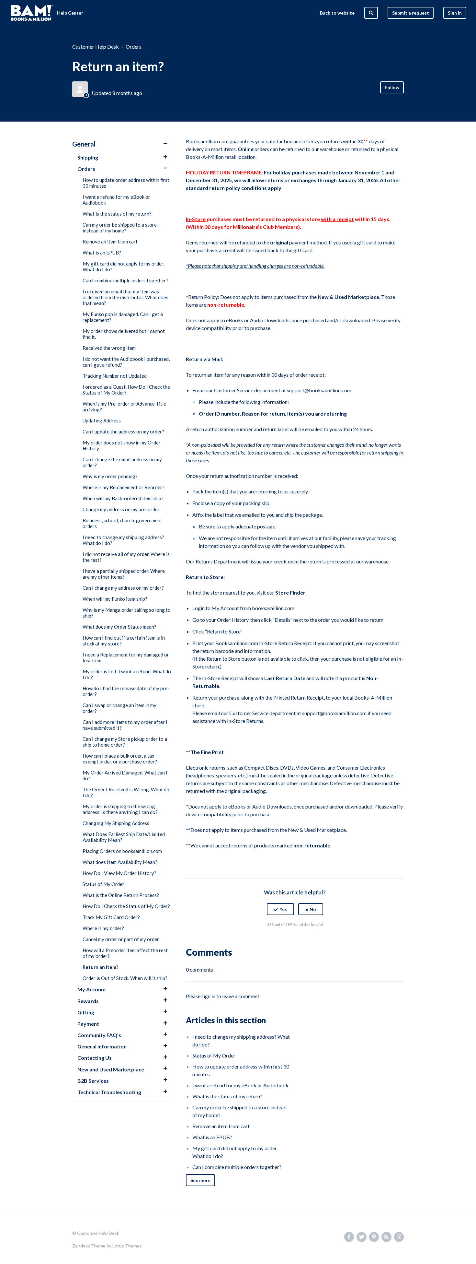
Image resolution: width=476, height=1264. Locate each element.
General (84, 144)
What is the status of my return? (117, 214)
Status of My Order (103, 884)
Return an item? (100, 967)
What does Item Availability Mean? (120, 862)
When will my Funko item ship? (115, 599)
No (313, 909)
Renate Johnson (111, 85)
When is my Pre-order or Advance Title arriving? (124, 406)
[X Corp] (295, 940)
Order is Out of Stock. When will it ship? (125, 978)
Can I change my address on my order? (123, 588)
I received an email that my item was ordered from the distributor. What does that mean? (125, 297)
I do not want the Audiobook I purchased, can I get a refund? (126, 362)
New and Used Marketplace (110, 1069)
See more (200, 1180)
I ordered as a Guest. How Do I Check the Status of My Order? (126, 390)
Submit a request (410, 13)
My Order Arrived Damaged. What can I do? (125, 775)
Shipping (87, 157)
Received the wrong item (109, 348)
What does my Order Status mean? (119, 627)
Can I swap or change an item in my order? (119, 708)
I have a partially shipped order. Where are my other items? (124, 574)
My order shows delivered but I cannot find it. (124, 334)
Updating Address (102, 420)
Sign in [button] (455, 13)
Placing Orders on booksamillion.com (122, 851)
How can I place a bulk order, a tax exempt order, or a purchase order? (120, 758)
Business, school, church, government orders (122, 523)
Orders (134, 46)
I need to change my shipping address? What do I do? (123, 540)
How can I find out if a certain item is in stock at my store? (124, 640)
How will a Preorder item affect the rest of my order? (125, 953)
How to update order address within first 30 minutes (126, 183)
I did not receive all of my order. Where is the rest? (126, 557)
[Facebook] (281, 940)
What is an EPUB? (102, 252)
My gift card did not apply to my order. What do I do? (123, 266)
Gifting (85, 1012)
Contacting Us (94, 1058)
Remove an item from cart (110, 241)
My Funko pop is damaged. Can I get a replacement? (123, 317)
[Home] (32, 13)
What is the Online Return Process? (121, 895)
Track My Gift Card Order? (111, 917)
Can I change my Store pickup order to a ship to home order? (125, 742)
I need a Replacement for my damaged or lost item (126, 657)
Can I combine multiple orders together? (125, 280)
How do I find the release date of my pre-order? (126, 691)
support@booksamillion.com (319, 390)
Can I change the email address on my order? (122, 462)
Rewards (88, 1001)
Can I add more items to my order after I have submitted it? (125, 725)
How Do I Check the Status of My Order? (126, 906)
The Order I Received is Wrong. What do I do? (126, 792)
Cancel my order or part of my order (121, 939)
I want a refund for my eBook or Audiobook (116, 200)
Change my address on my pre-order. (121, 509)
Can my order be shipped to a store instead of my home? (120, 227)
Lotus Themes (127, 1245)
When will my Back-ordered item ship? (123, 498)
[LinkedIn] (308, 940)
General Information (102, 1046)
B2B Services (93, 1081)
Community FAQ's (99, 1035)
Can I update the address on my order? (123, 431)
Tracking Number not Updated (115, 376)
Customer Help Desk (95, 46)
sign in (208, 996)
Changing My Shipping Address (116, 823)
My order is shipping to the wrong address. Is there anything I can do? (120, 809)
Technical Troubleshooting (109, 1092)
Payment (88, 1024)
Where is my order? (103, 928)
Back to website (337, 13)
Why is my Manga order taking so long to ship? (127, 613)
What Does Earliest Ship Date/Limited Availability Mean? (124, 837)
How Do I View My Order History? (119, 873)
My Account (91, 989)
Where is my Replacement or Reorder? (123, 487)
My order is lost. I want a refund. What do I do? (127, 674)
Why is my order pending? (110, 476)
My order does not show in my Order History (122, 445)
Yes (283, 909)
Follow (392, 87)
